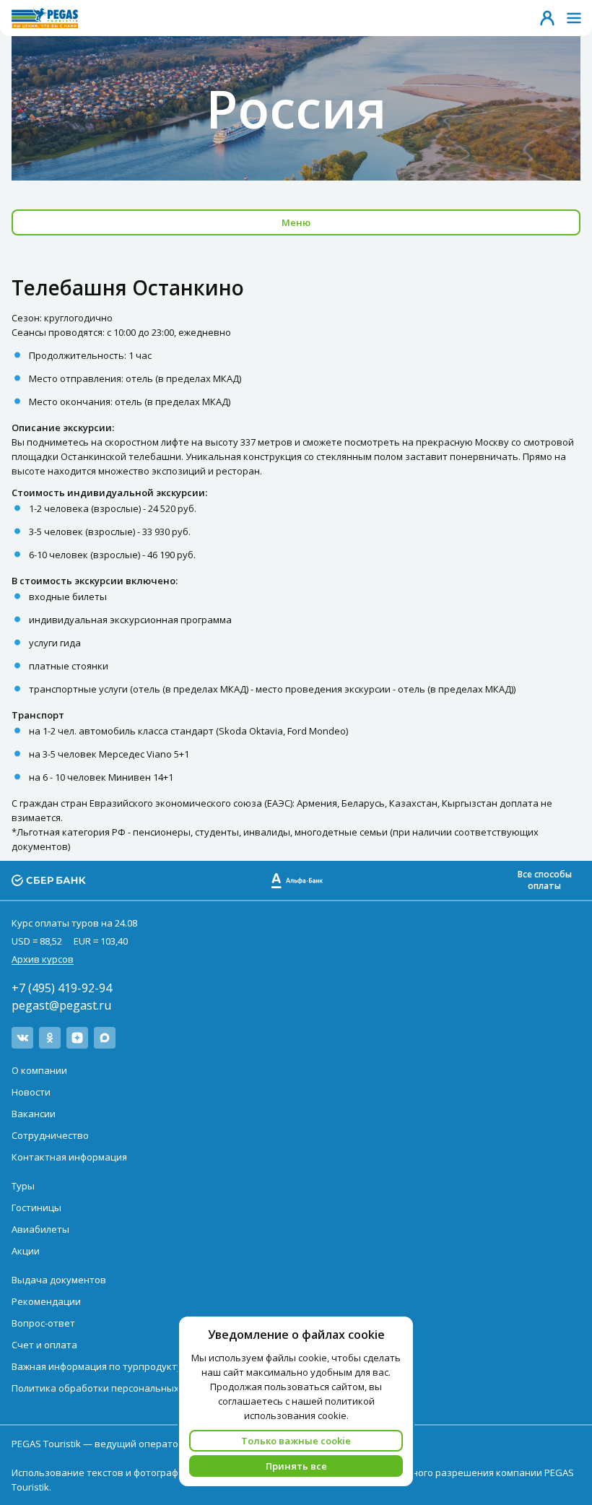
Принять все (296, 1466)
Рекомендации (46, 1301)
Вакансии (34, 1113)
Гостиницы (36, 1207)
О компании (39, 1070)
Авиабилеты (40, 1229)
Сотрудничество (50, 1135)
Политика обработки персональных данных (114, 1388)
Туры (23, 1185)
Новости (31, 1091)
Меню (296, 222)
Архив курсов (43, 959)
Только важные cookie (296, 1440)
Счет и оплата (44, 1344)
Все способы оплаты (545, 880)
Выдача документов (59, 1279)
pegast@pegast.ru (61, 1005)
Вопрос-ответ (43, 1323)
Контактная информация (69, 1156)
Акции (26, 1250)
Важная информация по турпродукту (97, 1366)
